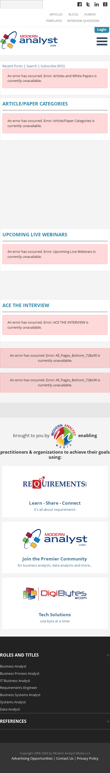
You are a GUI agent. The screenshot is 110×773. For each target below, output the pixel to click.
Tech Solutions (55, 614)
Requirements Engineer (18, 687)
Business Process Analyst (20, 673)
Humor (90, 14)
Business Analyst (13, 666)
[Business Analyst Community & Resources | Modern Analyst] (29, 39)
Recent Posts (12, 66)
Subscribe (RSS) (53, 66)
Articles (56, 14)
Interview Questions (83, 21)
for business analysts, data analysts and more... (55, 565)
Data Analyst (10, 709)
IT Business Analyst (15, 680)
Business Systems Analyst (20, 694)
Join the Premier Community (54, 559)
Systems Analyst (13, 702)
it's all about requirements (55, 509)
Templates (54, 21)
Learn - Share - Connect (55, 503)
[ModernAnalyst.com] (54, 538)
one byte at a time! (55, 621)
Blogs (73, 14)
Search (31, 66)
